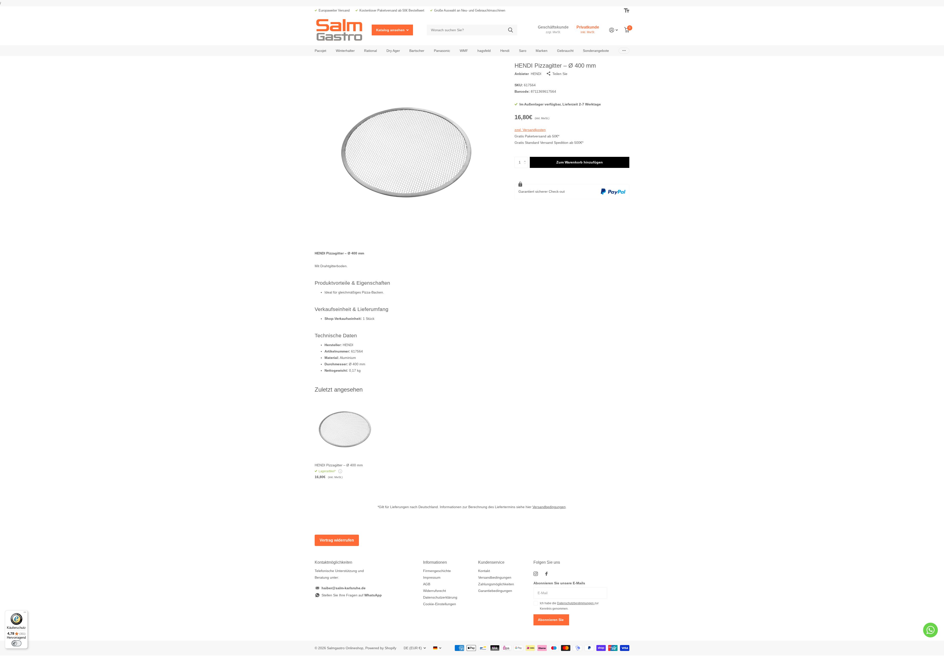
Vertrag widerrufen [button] (337, 540)
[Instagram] (535, 574)
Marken (541, 51)
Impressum (432, 577)
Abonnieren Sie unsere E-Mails (559, 583)
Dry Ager (393, 51)
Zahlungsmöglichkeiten (496, 584)
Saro (522, 51)
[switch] (16, 643)
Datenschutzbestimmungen (575, 603)
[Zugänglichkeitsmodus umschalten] (626, 10)
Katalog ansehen (391, 30)
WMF (464, 51)
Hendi (504, 51)
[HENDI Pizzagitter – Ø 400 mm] (344, 429)
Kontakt (484, 571)
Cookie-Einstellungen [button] (439, 604)
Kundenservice (491, 562)
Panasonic (442, 51)
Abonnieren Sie (551, 620)
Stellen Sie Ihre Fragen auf (352, 595)
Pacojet (320, 51)
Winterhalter (345, 51)
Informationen (435, 562)
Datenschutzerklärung (440, 597)
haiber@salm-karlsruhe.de (344, 588)
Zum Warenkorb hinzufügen (579, 162)
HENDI (536, 74)
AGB (426, 584)
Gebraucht (565, 51)
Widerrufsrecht (434, 591)
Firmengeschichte (437, 571)
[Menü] (25, 613)
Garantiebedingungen (495, 591)
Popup (340, 471)
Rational (370, 51)
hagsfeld (484, 51)
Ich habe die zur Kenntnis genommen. (569, 606)
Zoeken (510, 30)
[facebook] (546, 574)
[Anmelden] (613, 30)
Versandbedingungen (549, 507)
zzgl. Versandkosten (530, 130)
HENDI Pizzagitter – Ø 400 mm (339, 465)
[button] (526, 158)
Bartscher (416, 51)
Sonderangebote (596, 51)
